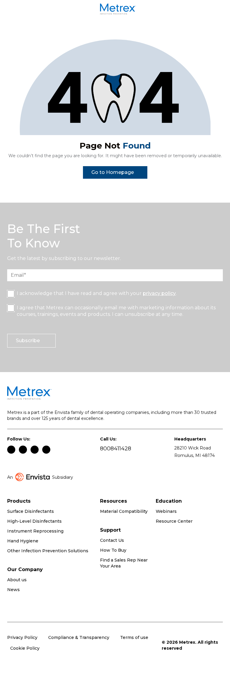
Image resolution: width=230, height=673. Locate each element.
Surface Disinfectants (30, 511)
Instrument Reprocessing (35, 531)
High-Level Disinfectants (34, 521)
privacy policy (159, 293)
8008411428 (115, 449)
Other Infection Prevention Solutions (47, 550)
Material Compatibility (124, 511)
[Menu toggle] (14, 10)
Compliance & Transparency (78, 637)
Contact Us (112, 540)
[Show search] (219, 10)
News (13, 589)
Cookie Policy (25, 648)
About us (17, 579)
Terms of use (134, 637)
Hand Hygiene (22, 541)
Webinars (166, 511)
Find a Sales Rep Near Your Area (124, 563)
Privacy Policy (22, 637)
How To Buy (113, 550)
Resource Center (174, 521)
